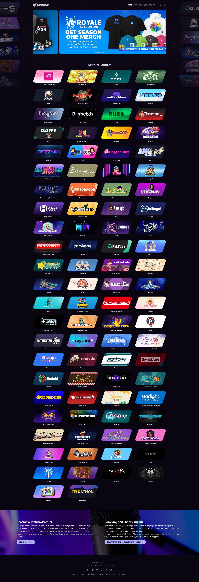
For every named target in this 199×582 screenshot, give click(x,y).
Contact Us (88, 565)
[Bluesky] (110, 570)
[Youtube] (97, 570)
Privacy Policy (106, 574)
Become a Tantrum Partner (105, 565)
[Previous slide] (36, 32)
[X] (93, 570)
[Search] (161, 5)
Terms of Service (118, 574)
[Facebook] (106, 570)
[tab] (95, 52)
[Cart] (165, 5)
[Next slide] (162, 32)
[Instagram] (102, 570)
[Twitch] (88, 570)
